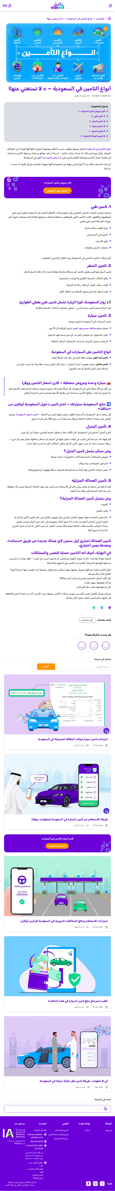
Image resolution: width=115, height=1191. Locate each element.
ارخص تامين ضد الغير (48, 157)
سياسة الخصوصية (61, 1138)
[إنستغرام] (95, 1183)
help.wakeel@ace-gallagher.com (35, 1136)
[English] (5, 5)
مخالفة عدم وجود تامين (85, 328)
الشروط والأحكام (61, 1130)
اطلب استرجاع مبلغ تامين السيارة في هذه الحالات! (78, 1001)
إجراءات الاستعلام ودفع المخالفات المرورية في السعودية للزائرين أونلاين (64, 921)
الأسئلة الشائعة (40, 1130)
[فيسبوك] (88, 1183)
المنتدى (100, 18)
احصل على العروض (58, 190)
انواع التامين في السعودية (98, 148)
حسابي (87, 1130)
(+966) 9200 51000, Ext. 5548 (34, 1147)
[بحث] (105, 1108)
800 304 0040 (37, 1141)
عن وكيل (108, 1130)
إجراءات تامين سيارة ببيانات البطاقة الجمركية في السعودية (73, 739)
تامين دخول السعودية (27, 414)
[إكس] (102, 1183)
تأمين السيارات (87, 620)
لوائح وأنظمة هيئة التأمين (58, 1134)
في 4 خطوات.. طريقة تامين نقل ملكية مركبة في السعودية (74, 1081)
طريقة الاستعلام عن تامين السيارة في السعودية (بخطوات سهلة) (70, 819)
